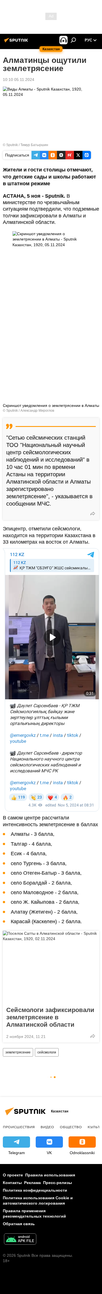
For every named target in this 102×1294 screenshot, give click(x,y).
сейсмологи (46, 1052)
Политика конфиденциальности (35, 1190)
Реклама (32, 1182)
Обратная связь (19, 1224)
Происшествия (19, 1126)
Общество (71, 1126)
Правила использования (50, 1175)
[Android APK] (20, 1239)
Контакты (12, 1182)
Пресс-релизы (57, 1182)
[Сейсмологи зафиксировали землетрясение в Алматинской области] (51, 967)
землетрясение (18, 1052)
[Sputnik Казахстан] (17, 42)
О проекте (13, 1175)
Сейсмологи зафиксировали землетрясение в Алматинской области (50, 1017)
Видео (47, 1126)
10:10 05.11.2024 (18, 79)
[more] (92, 513)
